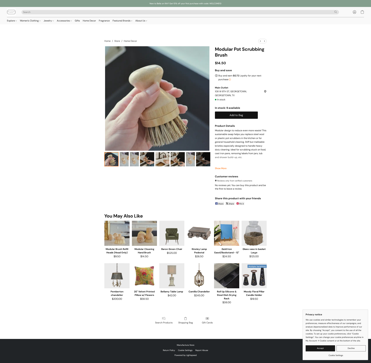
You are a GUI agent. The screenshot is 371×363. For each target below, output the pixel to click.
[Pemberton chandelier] (116, 275)
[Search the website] (335, 12)
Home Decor (89, 20)
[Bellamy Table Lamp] (171, 275)
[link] (336, 354)
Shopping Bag (185, 322)
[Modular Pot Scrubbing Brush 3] (147, 159)
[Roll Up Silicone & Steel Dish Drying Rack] (226, 275)
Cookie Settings (185, 350)
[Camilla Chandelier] (199, 275)
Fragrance (104, 20)
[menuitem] (260, 41)
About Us (140, 20)
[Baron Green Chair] (171, 233)
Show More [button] (221, 168)
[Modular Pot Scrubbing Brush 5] (178, 159)
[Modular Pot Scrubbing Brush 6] (190, 159)
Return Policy (169, 350)
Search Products (164, 322)
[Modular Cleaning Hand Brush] (144, 233)
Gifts (77, 20)
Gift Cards (207, 322)
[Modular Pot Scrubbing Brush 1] (124, 159)
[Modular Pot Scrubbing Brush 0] (111, 159)
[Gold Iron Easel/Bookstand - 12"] (226, 233)
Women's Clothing (29, 20)
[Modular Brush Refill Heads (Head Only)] (116, 233)
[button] (11, 12)
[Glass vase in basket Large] (254, 233)
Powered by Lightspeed (185, 355)
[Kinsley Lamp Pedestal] (199, 233)
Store (117, 40)
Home (107, 40)
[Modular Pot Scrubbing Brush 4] (162, 159)
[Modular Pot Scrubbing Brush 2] (134, 159)
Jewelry (48, 20)
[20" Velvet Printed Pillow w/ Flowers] (144, 275)
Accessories (63, 20)
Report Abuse (201, 350)
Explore (11, 20)
